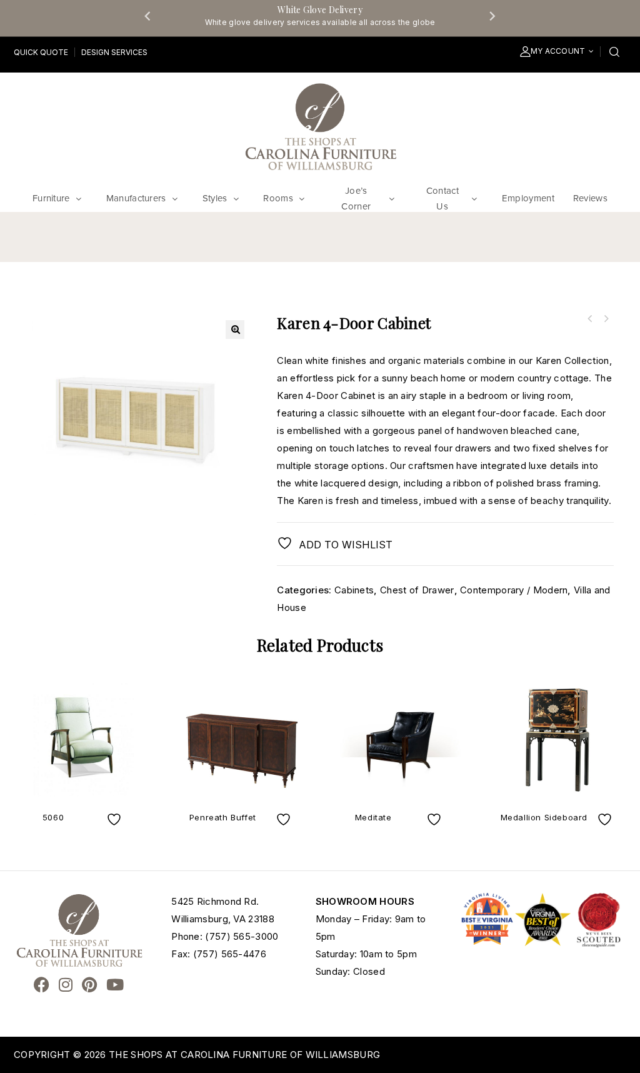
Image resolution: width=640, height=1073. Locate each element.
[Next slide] (492, 16)
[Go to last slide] (148, 16)
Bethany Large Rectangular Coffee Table (589, 319)
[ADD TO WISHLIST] (115, 819)
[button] (235, 329)
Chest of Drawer (417, 590)
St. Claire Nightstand (605, 319)
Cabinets (354, 590)
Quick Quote (41, 52)
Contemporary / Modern (514, 590)
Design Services (114, 52)
